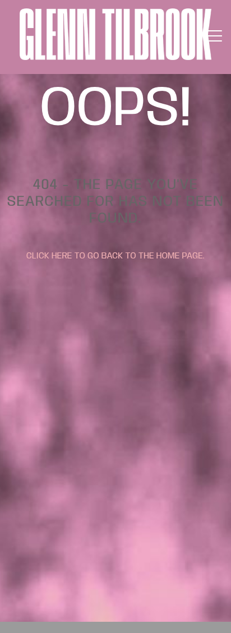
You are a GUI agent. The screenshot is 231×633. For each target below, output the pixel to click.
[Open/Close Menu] (213, 36)
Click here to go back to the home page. (115, 256)
